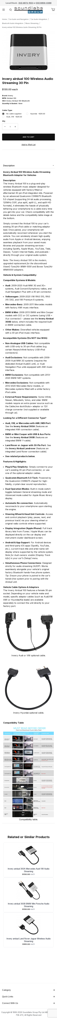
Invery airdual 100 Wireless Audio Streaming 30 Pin (21, 27)
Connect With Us (10, 1003)
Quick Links (7, 996)
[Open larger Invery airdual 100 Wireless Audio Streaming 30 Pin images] (28, 52)
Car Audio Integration (39, 19)
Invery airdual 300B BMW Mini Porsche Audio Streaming (28, 905)
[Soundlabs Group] (28, 9)
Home (4, 19)
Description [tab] (9, 165)
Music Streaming (31, 23)
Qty (3, 121)
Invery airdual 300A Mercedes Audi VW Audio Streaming (28, 870)
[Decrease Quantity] (5, 126)
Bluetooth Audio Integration (12, 23)
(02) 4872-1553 (26, 3)
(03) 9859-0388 (43, 3)
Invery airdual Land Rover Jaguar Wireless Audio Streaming (28, 940)
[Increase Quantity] (15, 126)
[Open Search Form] (10, 10)
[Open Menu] (3, 10)
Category (6, 990)
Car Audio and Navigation (19, 19)
